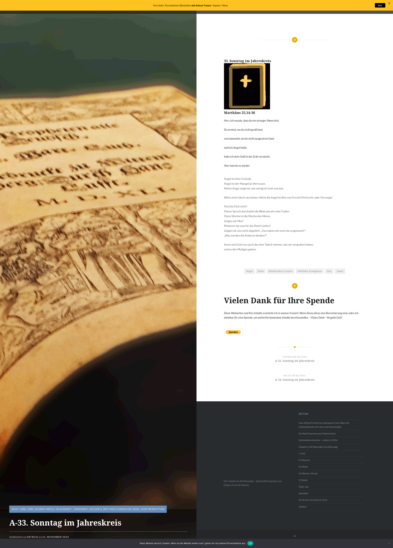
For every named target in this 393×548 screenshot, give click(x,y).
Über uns (304, 486)
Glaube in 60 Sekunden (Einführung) (318, 446)
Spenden (303, 493)
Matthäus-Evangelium (117, 509)
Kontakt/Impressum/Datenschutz (317, 433)
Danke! (303, 506)
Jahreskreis (80, 509)
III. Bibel (303, 466)
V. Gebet (303, 480)
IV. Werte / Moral (308, 473)
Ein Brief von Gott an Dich (313, 499)
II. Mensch (304, 460)
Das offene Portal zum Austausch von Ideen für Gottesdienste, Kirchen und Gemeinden (324, 424)
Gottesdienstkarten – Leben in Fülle (318, 440)
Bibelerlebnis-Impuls (280, 271)
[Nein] (389, 543)
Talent (339, 271)
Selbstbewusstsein (152, 509)
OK (250, 543)
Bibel (24, 509)
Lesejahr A (95, 509)
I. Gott (302, 453)
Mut (329, 271)
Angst (15, 509)
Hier (380, 5)
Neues (136, 509)
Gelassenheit (64, 509)
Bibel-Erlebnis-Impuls (41, 509)
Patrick (32, 537)
